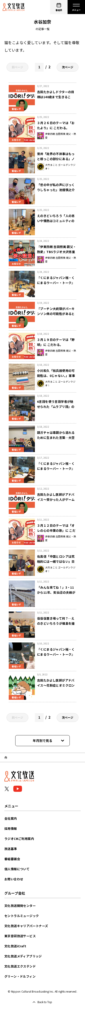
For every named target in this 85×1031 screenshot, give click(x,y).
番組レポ (16, 108)
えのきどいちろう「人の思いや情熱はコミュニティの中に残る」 (56, 220)
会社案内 (10, 818)
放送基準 (10, 849)
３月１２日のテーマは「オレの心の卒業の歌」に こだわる (56, 530)
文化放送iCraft (15, 946)
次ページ (67, 67)
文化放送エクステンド (20, 966)
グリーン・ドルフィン (20, 976)
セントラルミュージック (21, 915)
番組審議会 (12, 859)
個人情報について (16, 869)
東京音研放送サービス (20, 936)
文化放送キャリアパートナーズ (26, 926)
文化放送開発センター (20, 905)
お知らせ (16, 139)
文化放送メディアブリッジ (23, 956)
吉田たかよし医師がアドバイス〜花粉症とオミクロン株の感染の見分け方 (56, 685)
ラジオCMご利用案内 (19, 838)
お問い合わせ (13, 879)
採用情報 (10, 828)
